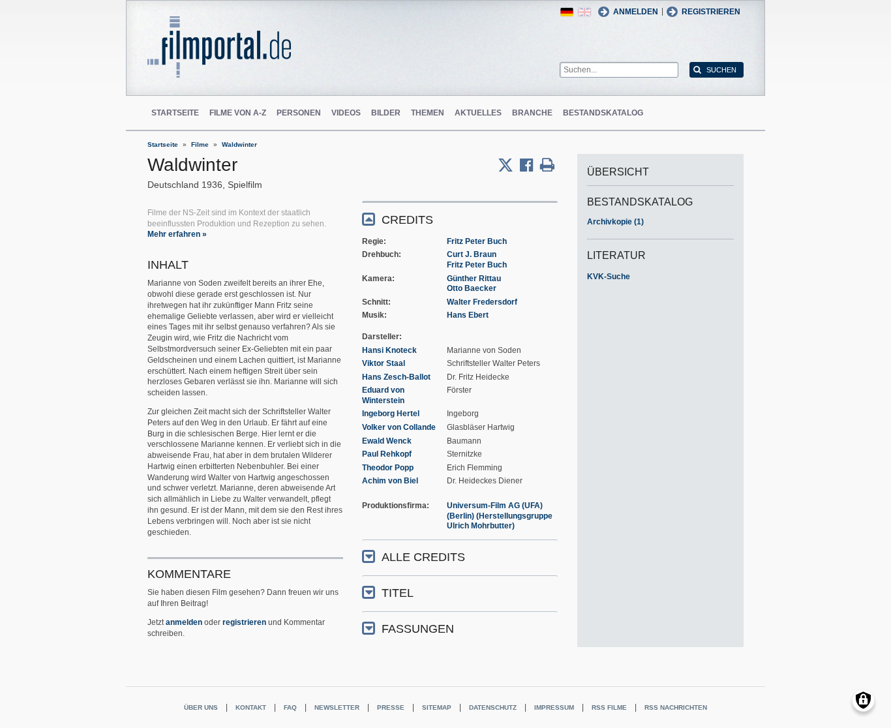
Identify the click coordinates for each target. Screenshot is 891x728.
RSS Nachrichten (675, 707)
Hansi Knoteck (389, 350)
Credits (407, 219)
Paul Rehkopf (387, 454)
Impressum (554, 707)
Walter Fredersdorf (482, 302)
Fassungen (418, 628)
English (584, 12)
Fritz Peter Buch (477, 241)
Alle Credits (423, 557)
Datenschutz (493, 707)
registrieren (244, 622)
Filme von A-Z (237, 112)
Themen (427, 112)
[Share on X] (509, 165)
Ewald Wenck (387, 441)
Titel (398, 592)
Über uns (201, 707)
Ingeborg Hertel (390, 413)
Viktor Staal (383, 363)
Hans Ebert (468, 315)
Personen (299, 112)
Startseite (175, 112)
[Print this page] (547, 165)
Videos (346, 112)
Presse (390, 707)
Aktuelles (478, 112)
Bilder (385, 112)
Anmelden (635, 11)
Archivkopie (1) (615, 221)
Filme (200, 144)
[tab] (460, 219)
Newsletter (336, 707)
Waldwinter (239, 144)
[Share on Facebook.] (530, 165)
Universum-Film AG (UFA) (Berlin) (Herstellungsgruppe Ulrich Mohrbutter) (499, 515)
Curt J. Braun (471, 254)
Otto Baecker (471, 288)
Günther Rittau (474, 278)
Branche (532, 112)
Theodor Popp (388, 467)
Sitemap (436, 707)
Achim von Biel (390, 480)
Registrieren (711, 11)
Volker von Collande (399, 427)
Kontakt (250, 707)
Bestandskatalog (603, 112)
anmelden (184, 622)
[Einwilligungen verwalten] (863, 700)
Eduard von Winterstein (383, 395)
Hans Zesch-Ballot (396, 377)
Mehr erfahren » (177, 234)
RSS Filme (609, 707)
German (567, 12)
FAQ (290, 707)
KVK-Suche (608, 276)
